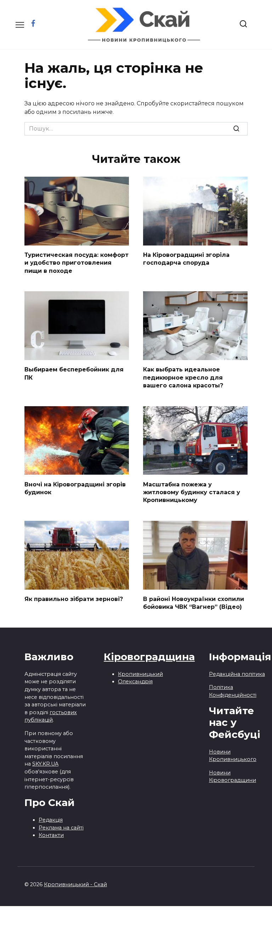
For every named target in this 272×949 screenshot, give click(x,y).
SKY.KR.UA (45, 764)
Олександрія (135, 681)
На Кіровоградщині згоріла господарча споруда (186, 259)
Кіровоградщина (149, 657)
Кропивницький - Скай (75, 884)
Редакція (51, 820)
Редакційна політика (237, 674)
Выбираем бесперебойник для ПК (74, 373)
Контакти (51, 835)
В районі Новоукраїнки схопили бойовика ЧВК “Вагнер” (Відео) (193, 603)
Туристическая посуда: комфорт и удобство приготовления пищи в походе (76, 263)
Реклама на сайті (61, 827)
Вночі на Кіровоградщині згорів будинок (75, 488)
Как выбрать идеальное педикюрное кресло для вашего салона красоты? (183, 377)
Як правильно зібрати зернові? (73, 599)
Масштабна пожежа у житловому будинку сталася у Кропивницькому (191, 492)
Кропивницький (140, 674)
